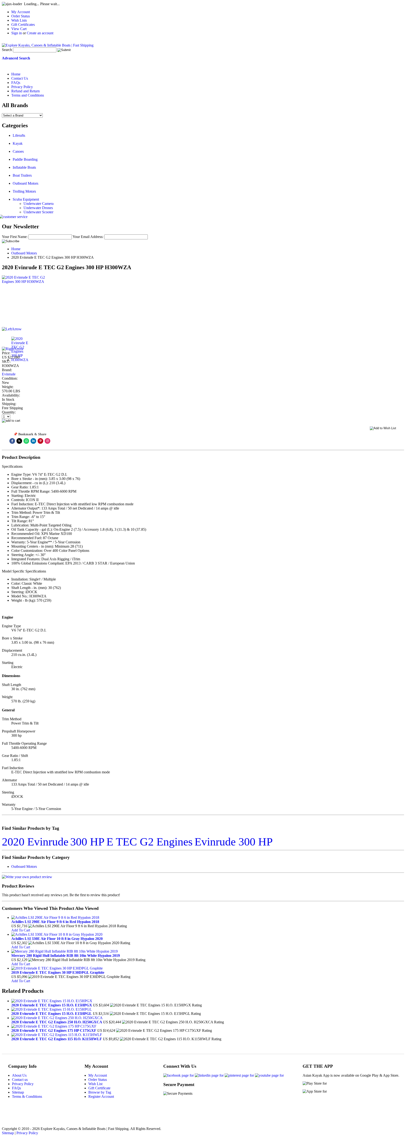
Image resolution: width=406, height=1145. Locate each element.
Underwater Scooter (38, 212)
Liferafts (19, 135)
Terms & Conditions (27, 1096)
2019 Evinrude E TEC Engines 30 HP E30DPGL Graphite (57, 972)
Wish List (95, 1084)
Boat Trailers (22, 175)
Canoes (18, 151)
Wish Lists (19, 20)
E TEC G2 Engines (149, 841)
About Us (19, 1075)
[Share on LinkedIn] (33, 441)
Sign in (16, 33)
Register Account (101, 1096)
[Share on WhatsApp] (26, 441)
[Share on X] (19, 441)
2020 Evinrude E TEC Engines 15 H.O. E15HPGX (51, 1005)
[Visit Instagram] (47, 441)
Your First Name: (14, 237)
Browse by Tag (99, 1092)
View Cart (19, 29)
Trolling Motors (24, 191)
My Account (20, 12)
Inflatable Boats (24, 167)
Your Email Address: (88, 237)
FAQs (16, 1088)
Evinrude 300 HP (234, 841)
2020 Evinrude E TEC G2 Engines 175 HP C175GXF (53, 1030)
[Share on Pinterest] (40, 441)
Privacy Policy (23, 1084)
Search (7, 50)
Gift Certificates (23, 25)
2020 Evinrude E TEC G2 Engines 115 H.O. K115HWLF (56, 1039)
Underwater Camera (38, 204)
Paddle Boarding (25, 159)
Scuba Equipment (26, 199)
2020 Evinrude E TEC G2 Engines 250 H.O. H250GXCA (56, 1022)
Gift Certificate (99, 1088)
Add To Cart (20, 930)
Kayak (18, 143)
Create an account (40, 33)
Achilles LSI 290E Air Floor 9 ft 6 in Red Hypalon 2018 (55, 922)
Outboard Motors (25, 183)
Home (15, 249)
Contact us (20, 1080)
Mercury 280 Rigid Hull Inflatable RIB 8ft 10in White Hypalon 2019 (65, 956)
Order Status (20, 16)
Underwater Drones (38, 208)
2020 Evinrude (35, 841)
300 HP (87, 841)
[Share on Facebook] (12, 441)
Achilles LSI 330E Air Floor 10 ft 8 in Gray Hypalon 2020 (57, 939)
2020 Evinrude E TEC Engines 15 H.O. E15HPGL (51, 1014)
